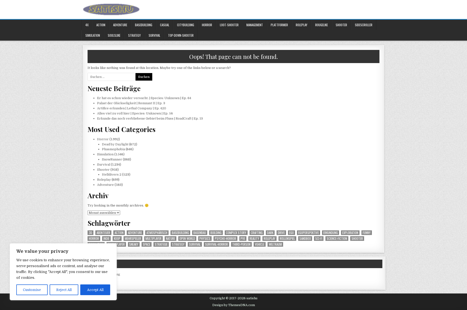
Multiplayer (153, 238)
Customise (32, 290)
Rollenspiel (287, 238)
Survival (154, 35)
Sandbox (305, 238)
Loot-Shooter (229, 24)
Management (254, 24)
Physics (204, 238)
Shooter (341, 24)
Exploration (350, 232)
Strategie (161, 244)
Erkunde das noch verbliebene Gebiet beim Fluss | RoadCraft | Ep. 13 (150, 118)
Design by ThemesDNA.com (233, 305)
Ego (291, 232)
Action (100, 24)
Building (216, 232)
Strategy (134, 35)
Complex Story (236, 232)
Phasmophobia (113, 149)
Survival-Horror (216, 244)
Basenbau (199, 232)
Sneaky (133, 244)
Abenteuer (103, 232)
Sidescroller (363, 24)
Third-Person (241, 244)
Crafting (257, 232)
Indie (106, 238)
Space (146, 244)
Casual (164, 24)
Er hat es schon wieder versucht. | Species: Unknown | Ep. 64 (144, 98)
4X (87, 24)
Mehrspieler (133, 238)
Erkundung (330, 232)
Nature (170, 238)
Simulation (92, 35)
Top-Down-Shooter (181, 35)
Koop (117, 238)
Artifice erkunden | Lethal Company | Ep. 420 (131, 108)
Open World (187, 238)
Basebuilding (143, 24)
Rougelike (321, 24)
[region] (63, 271)
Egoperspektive (308, 232)
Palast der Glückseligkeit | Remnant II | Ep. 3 (131, 103)
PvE (243, 238)
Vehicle (259, 244)
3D (90, 232)
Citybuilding (185, 24)
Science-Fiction (337, 238)
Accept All (95, 290)
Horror (207, 24)
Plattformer (279, 24)
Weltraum (275, 244)
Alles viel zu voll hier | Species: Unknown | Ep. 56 (135, 113)
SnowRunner (112, 159)
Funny (367, 232)
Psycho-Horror (225, 238)
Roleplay (301, 24)
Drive (281, 232)
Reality (254, 238)
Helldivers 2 (111, 174)
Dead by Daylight (115, 144)
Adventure (120, 24)
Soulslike (114, 35)
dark (270, 232)
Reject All (64, 290)
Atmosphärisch (156, 232)
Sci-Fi (318, 238)
